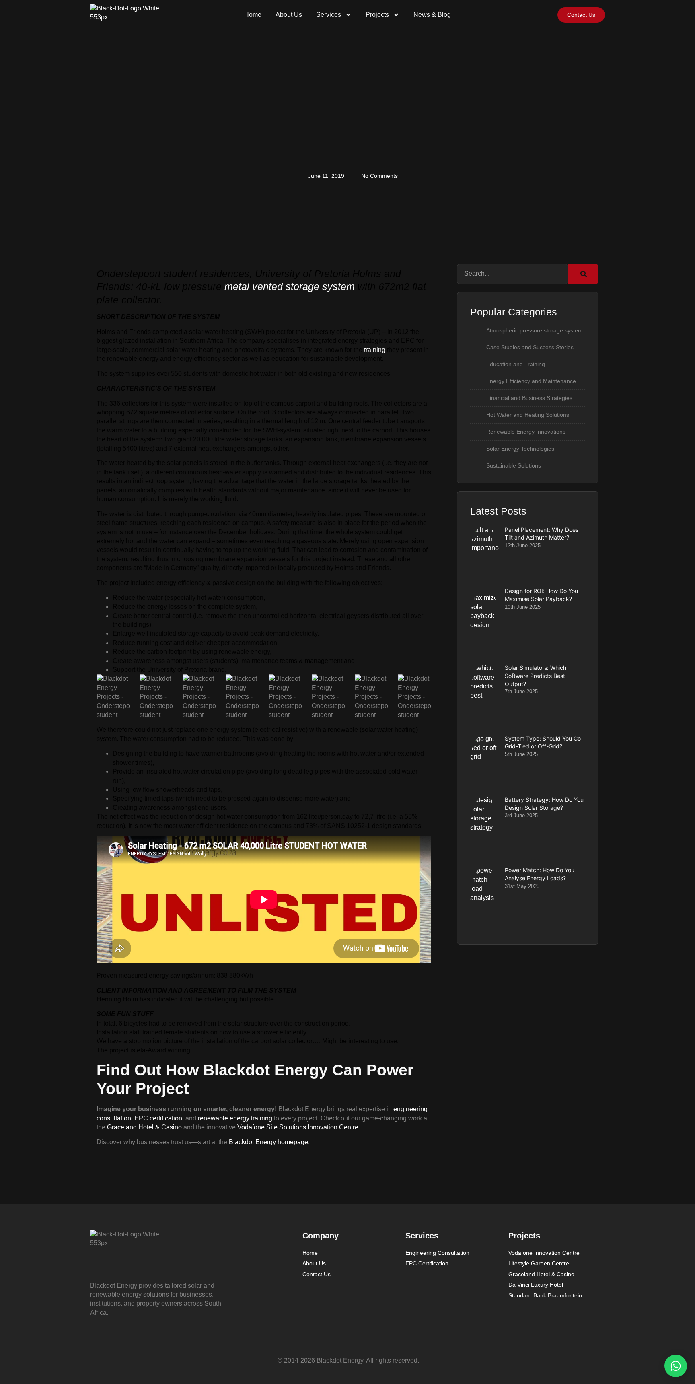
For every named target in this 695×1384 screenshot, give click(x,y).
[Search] (583, 274)
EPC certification (158, 1118)
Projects (377, 14)
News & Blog (432, 14)
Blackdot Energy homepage (268, 1142)
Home (252, 14)
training (374, 349)
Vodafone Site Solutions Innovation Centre (297, 1127)
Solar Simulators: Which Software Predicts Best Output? (535, 675)
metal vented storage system (289, 286)
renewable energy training (235, 1118)
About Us (289, 14)
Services (328, 14)
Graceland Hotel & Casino (144, 1127)
